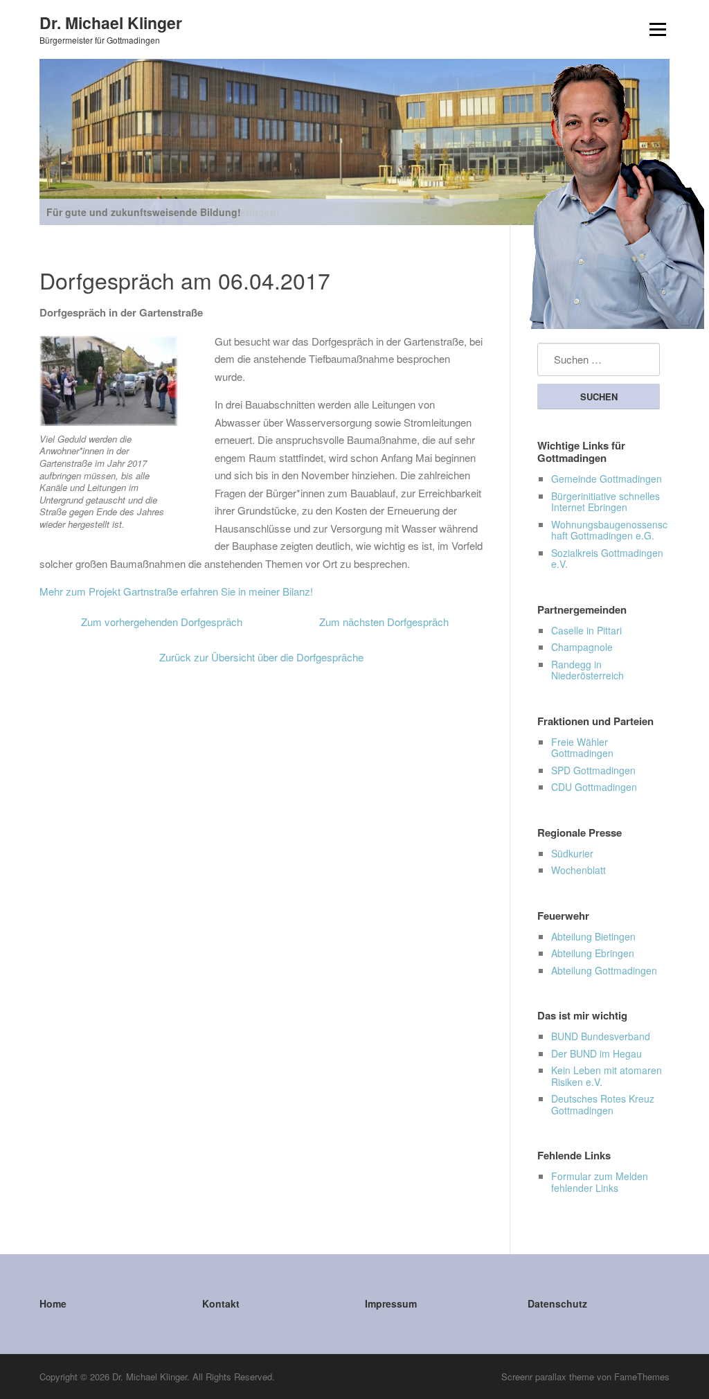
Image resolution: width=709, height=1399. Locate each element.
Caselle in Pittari (586, 630)
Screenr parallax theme (547, 1376)
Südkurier (572, 853)
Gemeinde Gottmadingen (606, 478)
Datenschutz (557, 1303)
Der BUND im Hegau (596, 1053)
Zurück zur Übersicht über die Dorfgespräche (261, 657)
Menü (657, 29)
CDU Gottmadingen (594, 787)
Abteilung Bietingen (593, 936)
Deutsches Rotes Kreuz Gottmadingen (602, 1104)
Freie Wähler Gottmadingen (582, 747)
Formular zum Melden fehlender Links (599, 1182)
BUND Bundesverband (600, 1036)
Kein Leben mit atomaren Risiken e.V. (606, 1076)
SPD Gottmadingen (593, 770)
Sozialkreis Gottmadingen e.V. (607, 558)
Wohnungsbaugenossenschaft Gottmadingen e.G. (609, 530)
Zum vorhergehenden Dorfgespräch (161, 621)
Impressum (391, 1303)
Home (52, 1303)
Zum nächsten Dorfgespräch (384, 621)
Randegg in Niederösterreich (587, 670)
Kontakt (221, 1303)
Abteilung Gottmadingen (604, 970)
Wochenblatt (578, 870)
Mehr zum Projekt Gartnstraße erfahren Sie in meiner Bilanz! (176, 591)
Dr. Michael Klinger (110, 21)
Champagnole (582, 647)
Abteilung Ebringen (592, 953)
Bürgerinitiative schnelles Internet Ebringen (605, 502)
